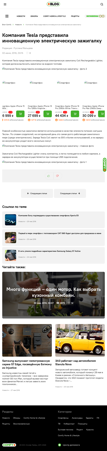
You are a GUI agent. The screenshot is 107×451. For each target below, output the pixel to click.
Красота (89, 429)
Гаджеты (89, 418)
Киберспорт (69, 423)
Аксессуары (77, 418)
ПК (98, 418)
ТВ (59, 423)
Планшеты (82, 423)
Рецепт (79, 429)
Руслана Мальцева (23, 48)
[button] (5, 4)
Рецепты (75, 16)
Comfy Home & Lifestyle (54, 16)
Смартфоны (63, 418)
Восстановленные (95, 16)
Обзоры (34, 16)
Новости (21, 16)
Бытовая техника (65, 429)
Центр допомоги (71, 444)
